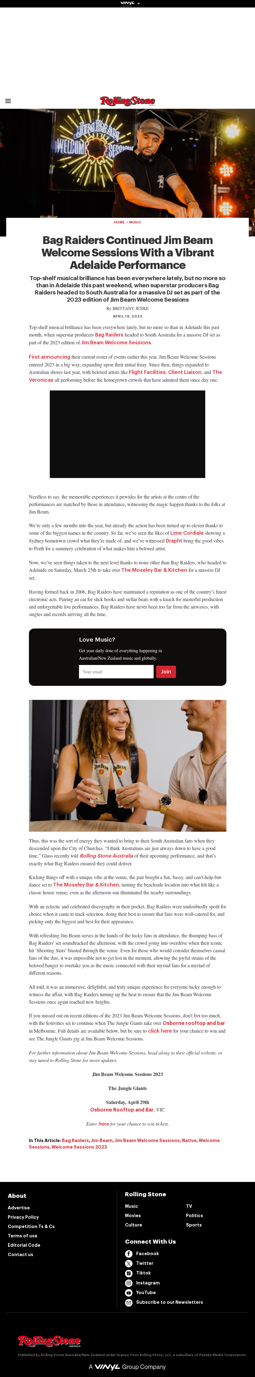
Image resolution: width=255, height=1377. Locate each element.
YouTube (146, 1292)
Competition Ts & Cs (31, 1226)
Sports (194, 1225)
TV (189, 1206)
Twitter (144, 1263)
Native (189, 1140)
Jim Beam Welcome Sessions (147, 1140)
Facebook (147, 1253)
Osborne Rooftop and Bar (122, 1109)
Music (135, 222)
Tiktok (143, 1273)
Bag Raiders (75, 1140)
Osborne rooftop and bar (194, 1023)
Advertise (19, 1208)
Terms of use (22, 1236)
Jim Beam (102, 1140)
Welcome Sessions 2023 (79, 1147)
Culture (133, 1225)
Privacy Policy (23, 1217)
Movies (133, 1215)
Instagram (148, 1283)
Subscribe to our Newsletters (169, 1302)
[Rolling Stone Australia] (127, 103)
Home (119, 222)
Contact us (20, 1254)
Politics (194, 1215)
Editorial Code (24, 1245)
